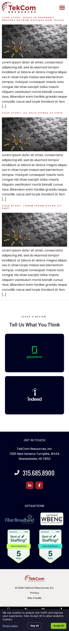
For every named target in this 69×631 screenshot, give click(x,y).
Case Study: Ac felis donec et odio (32, 112)
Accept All (58, 625)
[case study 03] (34, 57)
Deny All (34, 625)
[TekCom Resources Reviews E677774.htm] (35, 352)
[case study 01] (34, 245)
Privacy (34, 592)
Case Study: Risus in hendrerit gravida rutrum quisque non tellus (33, 18)
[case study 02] (34, 150)
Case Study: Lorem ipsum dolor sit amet (32, 207)
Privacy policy (10, 625)
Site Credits (34, 598)
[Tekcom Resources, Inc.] (35, 394)
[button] (62, 7)
